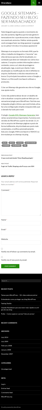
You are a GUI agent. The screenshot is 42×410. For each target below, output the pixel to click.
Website (4, 239)
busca (12, 142)
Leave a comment (27, 26)
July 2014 (4, 337)
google (20, 142)
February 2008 (6, 346)
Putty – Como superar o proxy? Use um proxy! (18, 314)
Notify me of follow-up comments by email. (18, 251)
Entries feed (5, 388)
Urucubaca (6, 3)
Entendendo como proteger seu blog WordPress (18, 299)
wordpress (17, 145)
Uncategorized (6, 369)
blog (5, 142)
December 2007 (7, 354)
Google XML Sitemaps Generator (22, 115)
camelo (17, 26)
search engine (31, 142)
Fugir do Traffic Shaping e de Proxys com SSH (17, 165)
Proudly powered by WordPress (11, 407)
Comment (5, 190)
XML (25, 145)
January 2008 (6, 350)
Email (4, 229)
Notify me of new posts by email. (14, 260)
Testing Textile (6, 303)
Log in (3, 384)
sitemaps (6, 145)
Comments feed (7, 392)
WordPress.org (6, 397)
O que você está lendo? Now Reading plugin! (17, 156)
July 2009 (4, 341)
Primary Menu (39, 3)
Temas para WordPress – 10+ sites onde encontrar (19, 295)
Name (4, 220)
